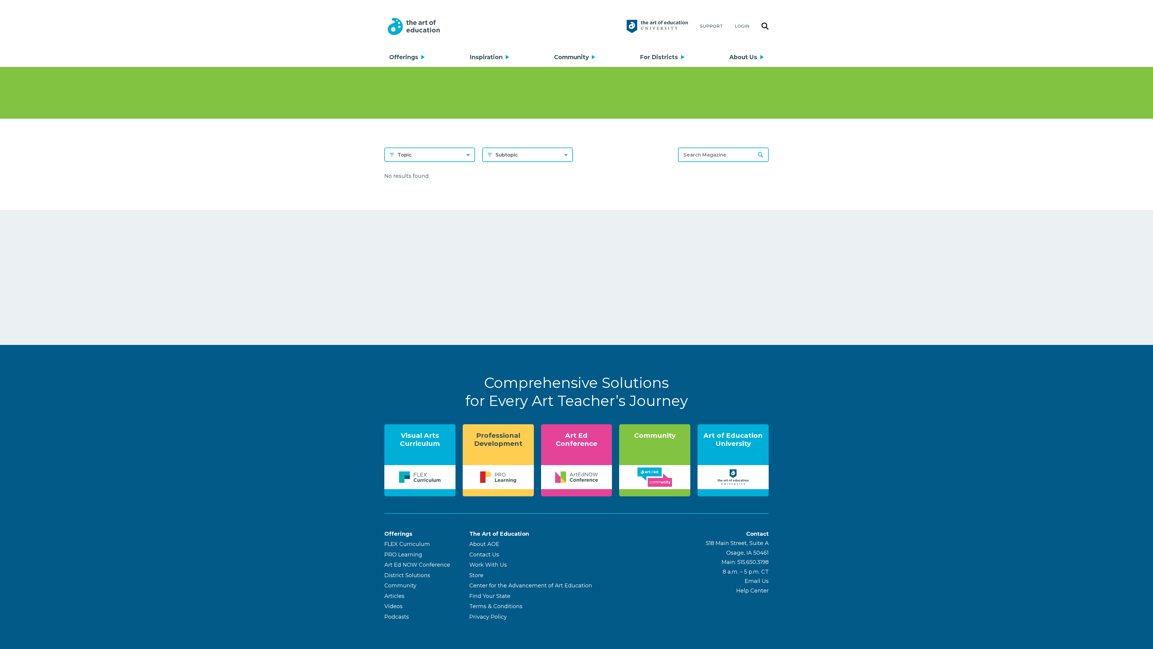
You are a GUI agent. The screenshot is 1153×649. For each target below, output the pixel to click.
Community (571, 57)
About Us (743, 57)
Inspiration (486, 57)
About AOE (484, 544)
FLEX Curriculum (407, 544)
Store (476, 575)
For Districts (659, 57)
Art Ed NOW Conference (417, 565)
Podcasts (396, 617)
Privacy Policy (488, 617)
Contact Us (484, 554)
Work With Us (488, 565)
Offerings (403, 57)
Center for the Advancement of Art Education (530, 585)
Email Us (757, 581)
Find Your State (489, 596)
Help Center (752, 590)
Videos (393, 606)
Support (711, 26)
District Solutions (407, 575)
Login (742, 26)
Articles (394, 596)
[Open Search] (765, 26)
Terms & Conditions (495, 606)
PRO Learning (403, 554)
